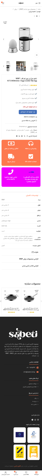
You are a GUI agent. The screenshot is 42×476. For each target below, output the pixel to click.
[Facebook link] (27, 136)
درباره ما (34, 401)
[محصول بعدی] (34, 16)
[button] (38, 39)
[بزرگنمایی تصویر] (36, 55)
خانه (39, 9)
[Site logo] (21, 3)
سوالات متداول (33, 384)
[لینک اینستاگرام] (38, 419)
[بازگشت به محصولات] (37, 16)
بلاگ (35, 398)
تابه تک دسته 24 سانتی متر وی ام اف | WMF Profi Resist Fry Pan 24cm (31, 309)
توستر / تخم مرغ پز (34, 12)
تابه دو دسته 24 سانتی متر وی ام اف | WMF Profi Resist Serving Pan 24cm (11, 309)
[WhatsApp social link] (35, 419)
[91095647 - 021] (37, 367)
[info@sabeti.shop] (37, 372)
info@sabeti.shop (29, 372)
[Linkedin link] (19, 136)
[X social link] (24, 136)
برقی (15, 9)
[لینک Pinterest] (22, 136)
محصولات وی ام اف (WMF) (27, 9)
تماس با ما (34, 404)
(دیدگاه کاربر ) (23, 85)
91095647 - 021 (31, 368)
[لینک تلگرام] (16, 136)
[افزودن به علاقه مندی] (24, 291)
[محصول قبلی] (39, 16)
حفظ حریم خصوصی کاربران (30, 387)
